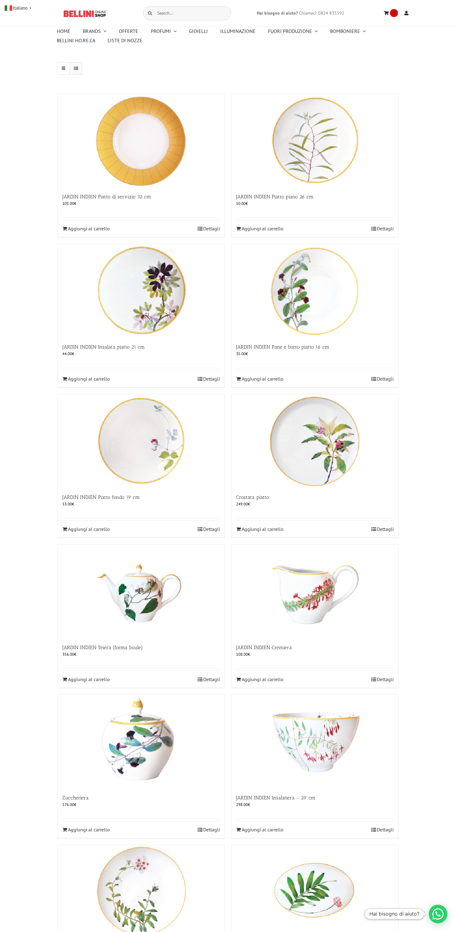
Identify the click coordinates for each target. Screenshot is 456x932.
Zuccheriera (75, 798)
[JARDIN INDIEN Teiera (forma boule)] (141, 591)
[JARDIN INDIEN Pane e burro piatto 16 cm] (314, 290)
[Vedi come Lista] (76, 68)
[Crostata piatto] (314, 440)
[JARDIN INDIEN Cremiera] (314, 591)
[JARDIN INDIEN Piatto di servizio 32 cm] (141, 140)
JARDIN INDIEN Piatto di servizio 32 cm (106, 197)
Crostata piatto (252, 497)
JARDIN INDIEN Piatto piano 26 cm (275, 197)
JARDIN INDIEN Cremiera (264, 647)
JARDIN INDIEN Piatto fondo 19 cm (101, 497)
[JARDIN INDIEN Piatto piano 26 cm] (314, 140)
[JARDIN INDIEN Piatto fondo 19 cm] (141, 440)
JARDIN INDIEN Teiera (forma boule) (102, 647)
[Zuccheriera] (141, 741)
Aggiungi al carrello (89, 228)
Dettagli (211, 228)
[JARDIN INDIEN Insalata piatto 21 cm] (141, 290)
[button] (438, 914)
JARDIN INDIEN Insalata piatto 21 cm (103, 347)
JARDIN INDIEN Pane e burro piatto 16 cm (282, 347)
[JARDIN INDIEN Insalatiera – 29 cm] (314, 741)
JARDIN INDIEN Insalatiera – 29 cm (275, 798)
